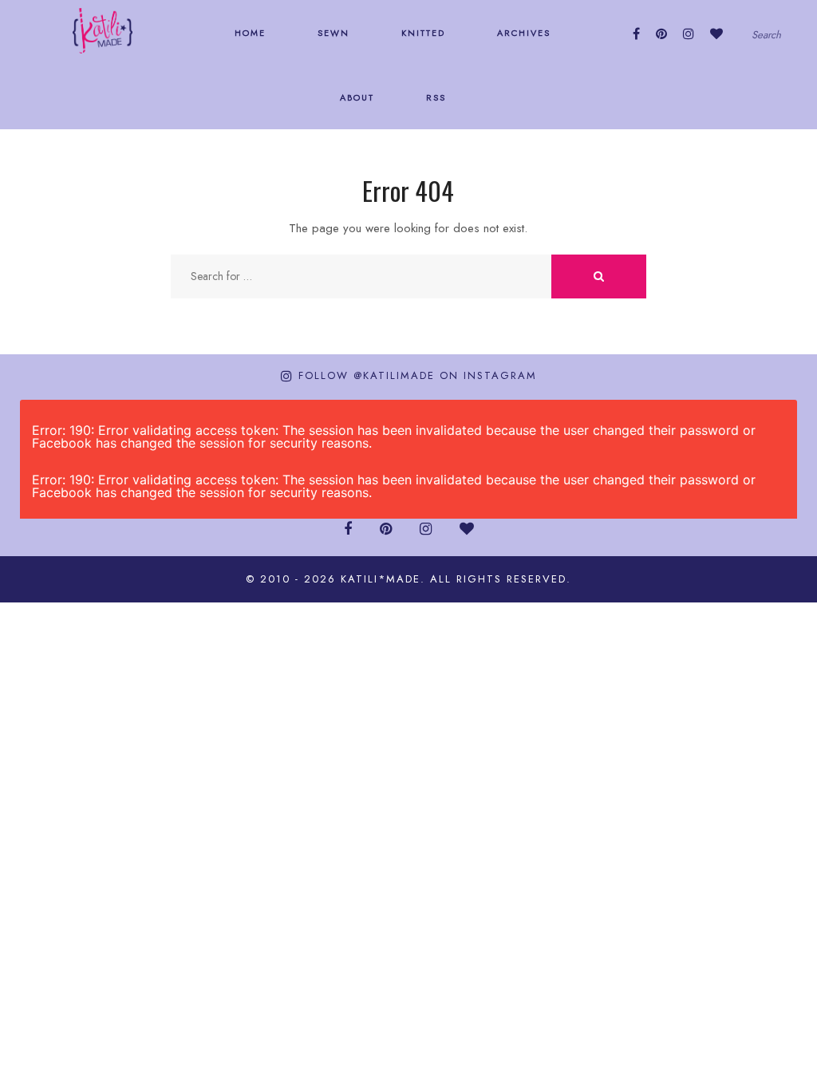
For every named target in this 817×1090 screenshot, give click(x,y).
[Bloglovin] (716, 34)
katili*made (380, 578)
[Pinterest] (661, 34)
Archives (522, 32)
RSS (434, 97)
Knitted (421, 32)
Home (248, 32)
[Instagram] (688, 34)
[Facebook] (636, 34)
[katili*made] (102, 29)
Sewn (331, 32)
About (355, 97)
